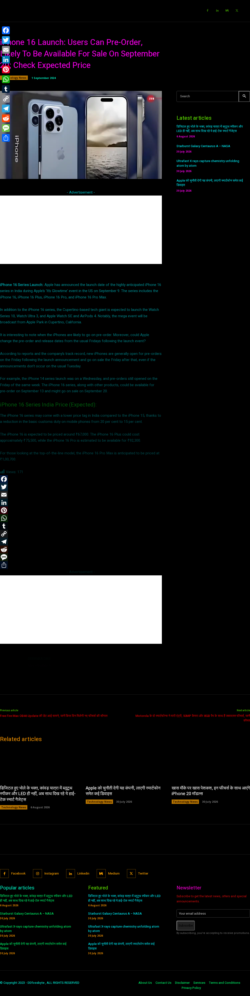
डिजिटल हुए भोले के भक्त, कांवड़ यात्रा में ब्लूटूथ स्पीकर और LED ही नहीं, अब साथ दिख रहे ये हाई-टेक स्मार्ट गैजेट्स (210, 128)
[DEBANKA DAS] (11, 668)
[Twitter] (236, 10)
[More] (163, 172)
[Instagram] (37, 873)
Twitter (143, 873)
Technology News (13, 77)
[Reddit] (6, 118)
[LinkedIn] (6, 60)
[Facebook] (207, 10)
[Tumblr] (6, 89)
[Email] (6, 50)
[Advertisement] (81, 230)
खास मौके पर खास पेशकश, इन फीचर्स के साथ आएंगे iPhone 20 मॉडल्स (211, 791)
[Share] (6, 138)
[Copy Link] (6, 99)
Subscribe (185, 925)
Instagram (51, 873)
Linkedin (83, 873)
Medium (114, 873)
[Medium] (227, 10)
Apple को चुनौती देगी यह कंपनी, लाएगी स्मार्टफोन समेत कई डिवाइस (210, 182)
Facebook (18, 873)
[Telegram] (6, 108)
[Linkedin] (217, 10)
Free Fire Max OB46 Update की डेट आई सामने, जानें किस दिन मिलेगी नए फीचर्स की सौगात (53, 715)
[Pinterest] (6, 69)
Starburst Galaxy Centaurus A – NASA (203, 146)
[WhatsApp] (6, 79)
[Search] (244, 96)
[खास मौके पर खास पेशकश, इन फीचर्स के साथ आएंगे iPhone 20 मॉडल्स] (211, 764)
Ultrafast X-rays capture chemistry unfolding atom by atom (208, 163)
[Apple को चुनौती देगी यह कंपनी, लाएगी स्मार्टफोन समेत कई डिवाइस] (125, 764)
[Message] (6, 128)
